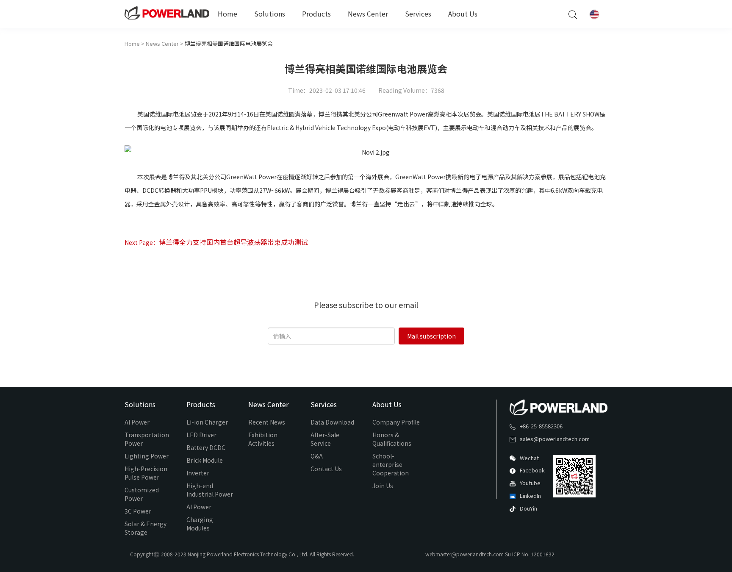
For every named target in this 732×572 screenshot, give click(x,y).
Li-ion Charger (207, 422)
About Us (462, 13)
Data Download (332, 422)
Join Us (382, 485)
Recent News (266, 422)
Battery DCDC (205, 447)
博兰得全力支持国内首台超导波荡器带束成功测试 (233, 242)
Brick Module (204, 460)
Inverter (197, 473)
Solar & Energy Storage (145, 527)
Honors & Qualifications (391, 438)
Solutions (269, 13)
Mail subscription (431, 336)
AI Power (137, 422)
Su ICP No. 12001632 (530, 554)
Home (227, 13)
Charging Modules (199, 523)
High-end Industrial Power (209, 489)
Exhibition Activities (262, 438)
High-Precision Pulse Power (146, 472)
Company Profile (396, 422)
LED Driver (201, 434)
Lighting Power (147, 456)
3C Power (138, 511)
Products (316, 13)
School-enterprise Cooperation (390, 464)
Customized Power (142, 494)
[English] (594, 14)
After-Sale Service (325, 438)
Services (418, 13)
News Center (368, 13)
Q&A (317, 456)
